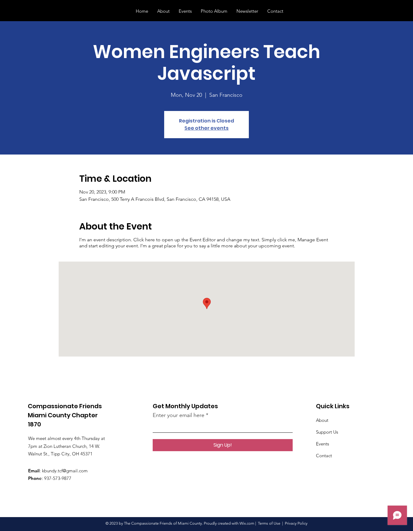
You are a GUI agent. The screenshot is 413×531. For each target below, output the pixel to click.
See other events (206, 128)
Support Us (327, 432)
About (322, 420)
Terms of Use (269, 523)
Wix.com (246, 523)
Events (322, 444)
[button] (394, 11)
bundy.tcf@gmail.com (66, 471)
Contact (324, 455)
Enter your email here (178, 415)
